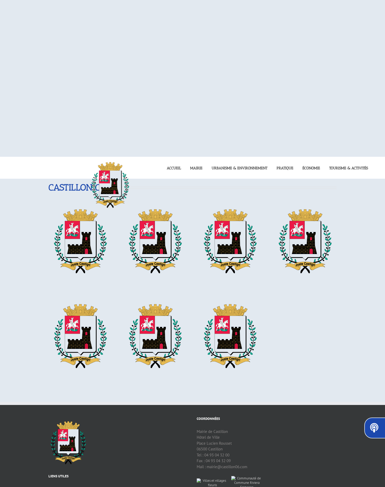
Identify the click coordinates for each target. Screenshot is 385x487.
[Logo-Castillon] (80, 203)
